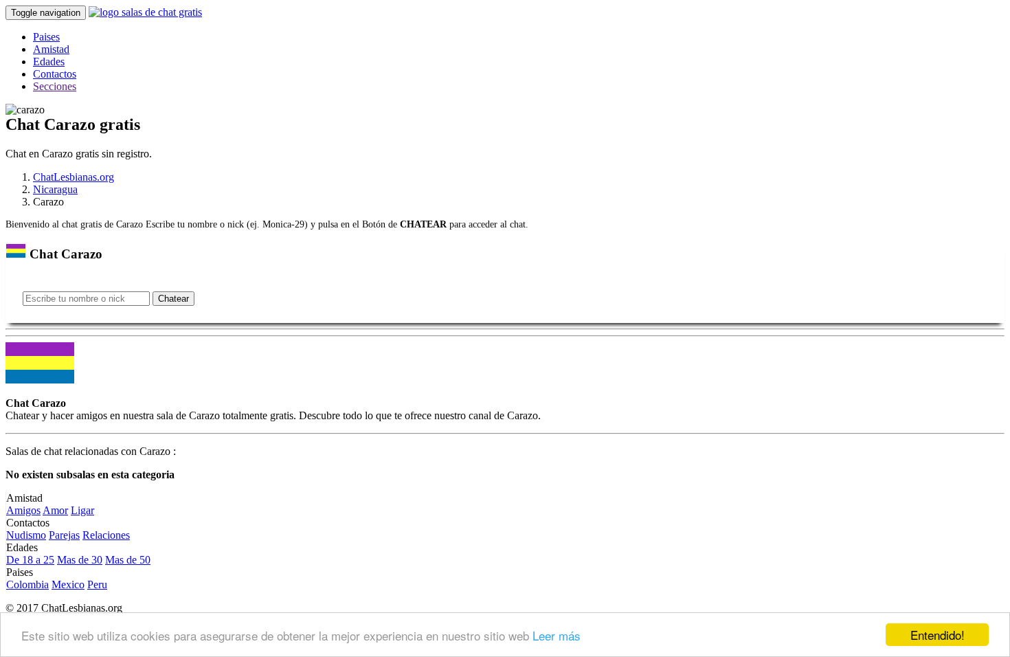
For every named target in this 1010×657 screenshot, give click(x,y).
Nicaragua (55, 189)
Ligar (82, 510)
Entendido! (937, 634)
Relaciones (106, 535)
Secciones (54, 86)
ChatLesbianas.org (73, 177)
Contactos (54, 74)
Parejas (64, 535)
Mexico (68, 584)
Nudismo (26, 535)
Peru (97, 584)
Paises (46, 37)
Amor (55, 510)
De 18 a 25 (30, 560)
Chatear (173, 298)
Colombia (27, 584)
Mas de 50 (127, 560)
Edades (49, 61)
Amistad (51, 49)
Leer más (556, 635)
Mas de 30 (79, 560)
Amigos (23, 510)
